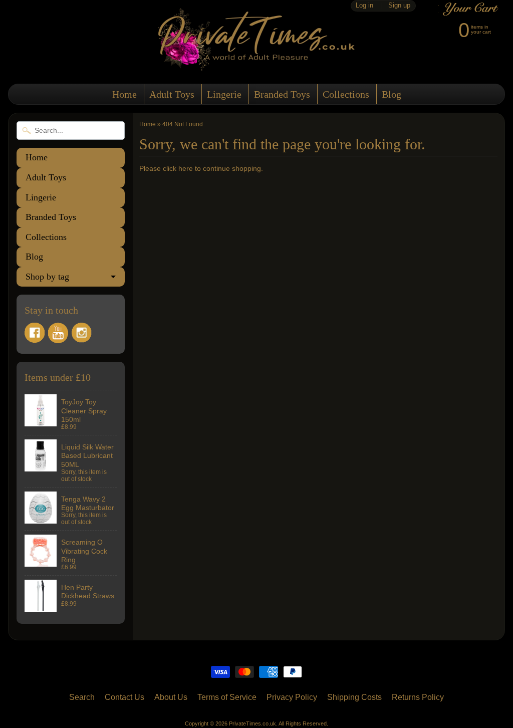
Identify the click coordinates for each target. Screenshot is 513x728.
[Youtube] (58, 333)
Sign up (399, 6)
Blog (391, 94)
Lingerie (224, 94)
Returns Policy (418, 697)
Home (124, 94)
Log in (364, 6)
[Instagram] (82, 333)
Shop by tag (47, 277)
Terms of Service (226, 697)
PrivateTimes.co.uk (252, 723)
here (185, 168)
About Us (170, 697)
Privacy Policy (292, 697)
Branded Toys (282, 94)
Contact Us (124, 697)
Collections (346, 94)
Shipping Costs (354, 697)
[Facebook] (35, 333)
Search (82, 697)
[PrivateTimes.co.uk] (256, 64)
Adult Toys (171, 94)
